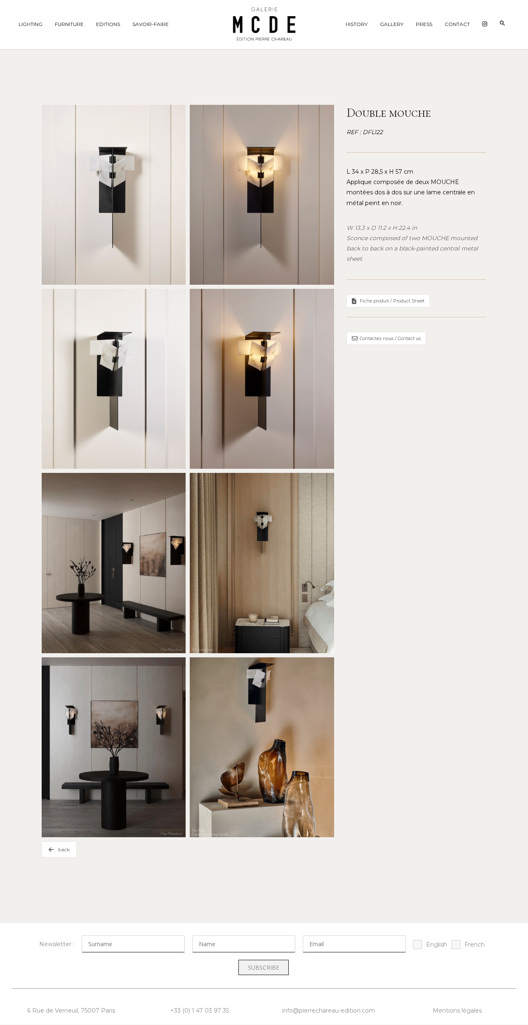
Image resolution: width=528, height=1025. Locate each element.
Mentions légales (457, 1010)
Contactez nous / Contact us (390, 338)
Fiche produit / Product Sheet (392, 301)
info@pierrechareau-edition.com (328, 1010)
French (474, 944)
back (64, 849)
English (436, 944)
